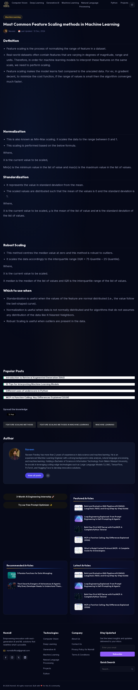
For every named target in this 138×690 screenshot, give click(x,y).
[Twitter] (18, 657)
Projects (124, 3)
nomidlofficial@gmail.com (18, 650)
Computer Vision (19, 3)
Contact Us (77, 644)
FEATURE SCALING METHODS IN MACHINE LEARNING (64, 425)
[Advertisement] (69, 105)
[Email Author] (48, 475)
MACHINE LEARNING (105, 425)
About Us (76, 639)
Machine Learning (70, 3)
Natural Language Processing (88, 5)
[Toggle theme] (132, 4)
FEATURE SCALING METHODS (19, 425)
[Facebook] (5, 657)
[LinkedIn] (25, 657)
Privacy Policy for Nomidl (83, 649)
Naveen (29, 449)
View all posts (34, 475)
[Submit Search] (132, 669)
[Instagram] (12, 657)
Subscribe (117, 654)
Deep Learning (37, 3)
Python (114, 3)
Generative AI (52, 3)
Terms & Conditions (81, 655)
